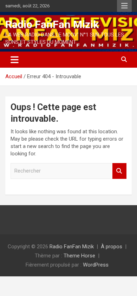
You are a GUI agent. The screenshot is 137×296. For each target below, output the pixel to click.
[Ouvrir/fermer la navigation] (14, 60)
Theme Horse (79, 256)
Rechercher (119, 171)
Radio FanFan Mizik (52, 24)
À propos (111, 246)
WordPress (96, 265)
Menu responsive (124, 6)
